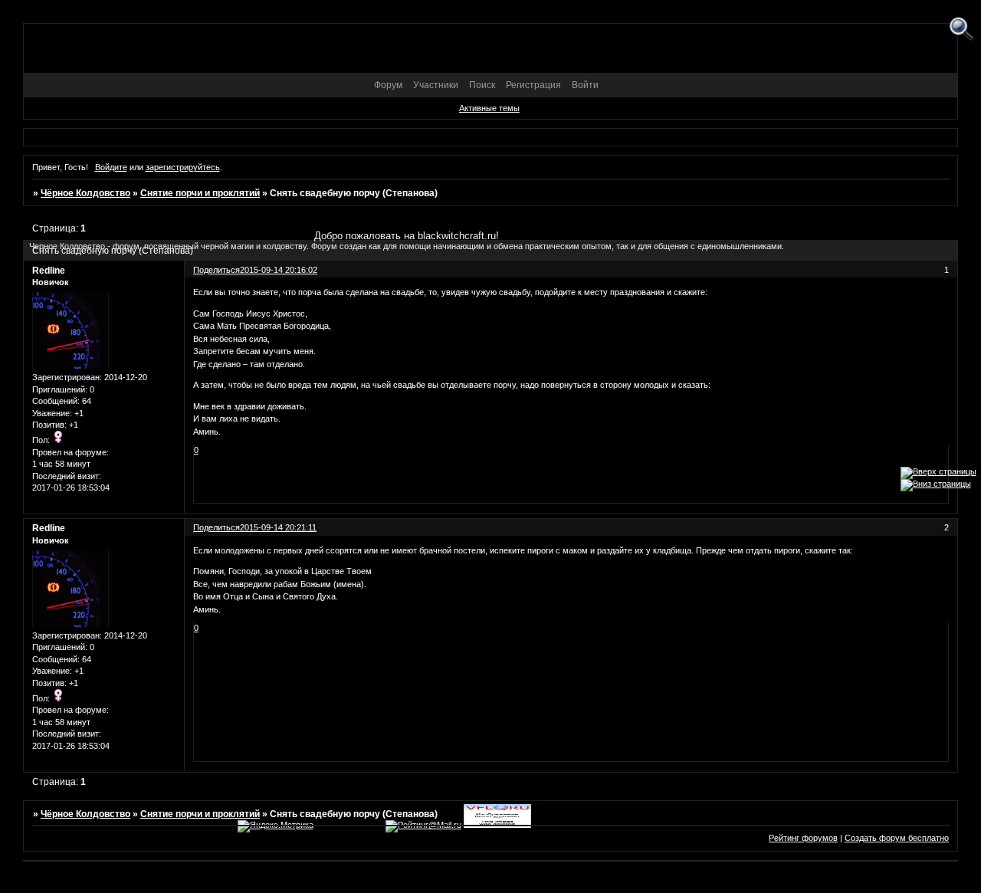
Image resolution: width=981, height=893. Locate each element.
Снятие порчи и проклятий (200, 193)
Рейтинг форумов (803, 837)
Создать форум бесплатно (897, 837)
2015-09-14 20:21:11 (278, 527)
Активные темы (489, 108)
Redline (48, 528)
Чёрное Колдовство (85, 193)
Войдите (111, 167)
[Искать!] (961, 29)
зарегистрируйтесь (183, 167)
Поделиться (216, 527)
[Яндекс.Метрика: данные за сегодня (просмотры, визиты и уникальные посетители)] (275, 826)
